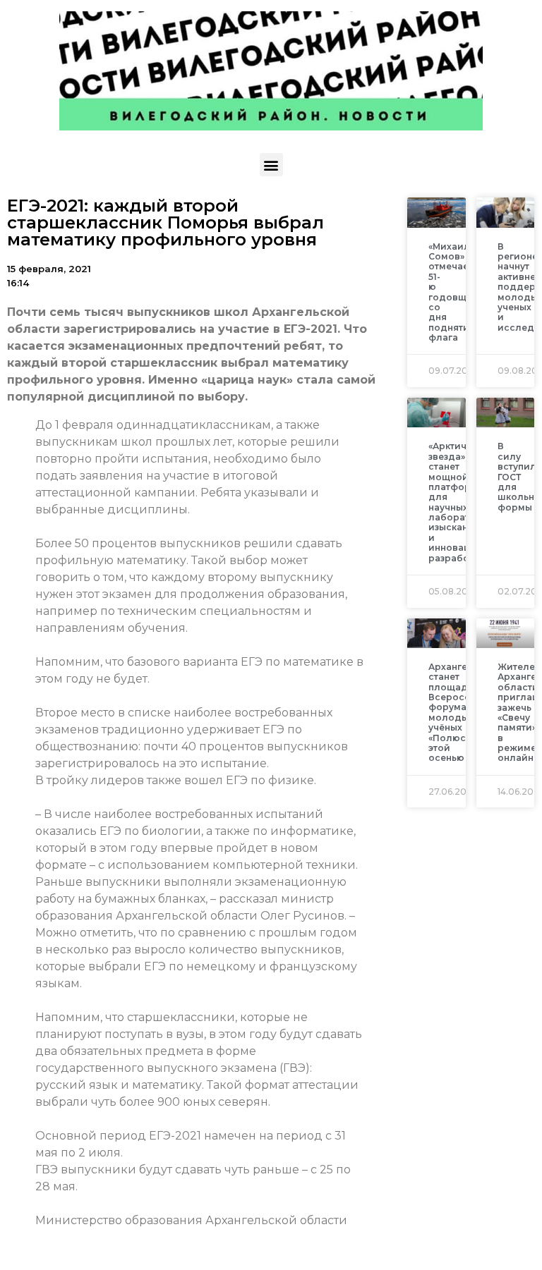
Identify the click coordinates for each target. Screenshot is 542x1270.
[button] (271, 164)
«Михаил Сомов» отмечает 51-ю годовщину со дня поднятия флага (455, 292)
